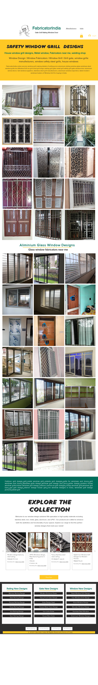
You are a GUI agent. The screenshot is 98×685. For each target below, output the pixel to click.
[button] (81, 35)
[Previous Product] (3, 551)
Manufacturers (71, 28)
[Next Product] (95, 551)
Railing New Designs (17, 588)
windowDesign (44, 628)
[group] (49, 551)
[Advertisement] (14, 12)
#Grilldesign (67, 628)
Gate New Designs (48, 588)
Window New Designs (81, 588)
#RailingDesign (31, 628)
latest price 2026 (19, 561)
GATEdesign (56, 628)
